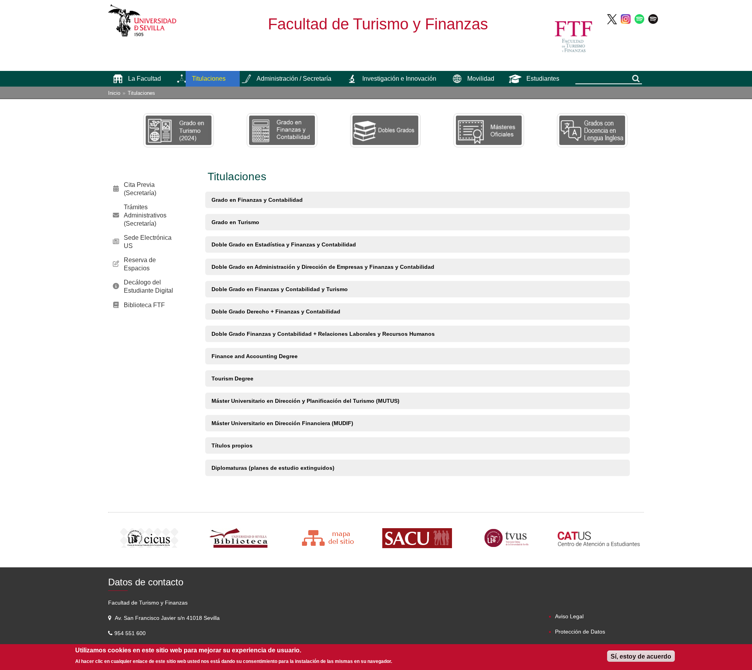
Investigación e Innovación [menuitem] (399, 78)
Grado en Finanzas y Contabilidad (257, 200)
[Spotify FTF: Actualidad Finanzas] (653, 18)
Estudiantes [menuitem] (542, 78)
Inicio (114, 93)
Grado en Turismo (235, 222)
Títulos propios (232, 445)
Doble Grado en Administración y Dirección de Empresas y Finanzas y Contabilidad (323, 267)
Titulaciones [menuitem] (209, 78)
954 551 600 (130, 633)
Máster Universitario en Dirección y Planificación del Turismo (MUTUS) (306, 401)
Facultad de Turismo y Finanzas (378, 24)
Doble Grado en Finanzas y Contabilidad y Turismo (280, 289)
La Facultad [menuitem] (144, 78)
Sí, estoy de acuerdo (641, 656)
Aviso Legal (569, 616)
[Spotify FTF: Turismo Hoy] (639, 18)
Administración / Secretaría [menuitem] (294, 78)
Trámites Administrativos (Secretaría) (145, 215)
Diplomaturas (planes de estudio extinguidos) (273, 468)
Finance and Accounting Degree (255, 356)
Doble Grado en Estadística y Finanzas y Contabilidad (284, 244)
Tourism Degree (232, 378)
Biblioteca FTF (144, 305)
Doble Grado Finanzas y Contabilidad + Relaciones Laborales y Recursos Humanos (323, 334)
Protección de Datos (580, 631)
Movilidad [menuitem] (480, 78)
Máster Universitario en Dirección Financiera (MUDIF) (282, 423)
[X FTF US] (612, 18)
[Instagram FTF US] (626, 18)
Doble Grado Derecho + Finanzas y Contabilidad (276, 311)
